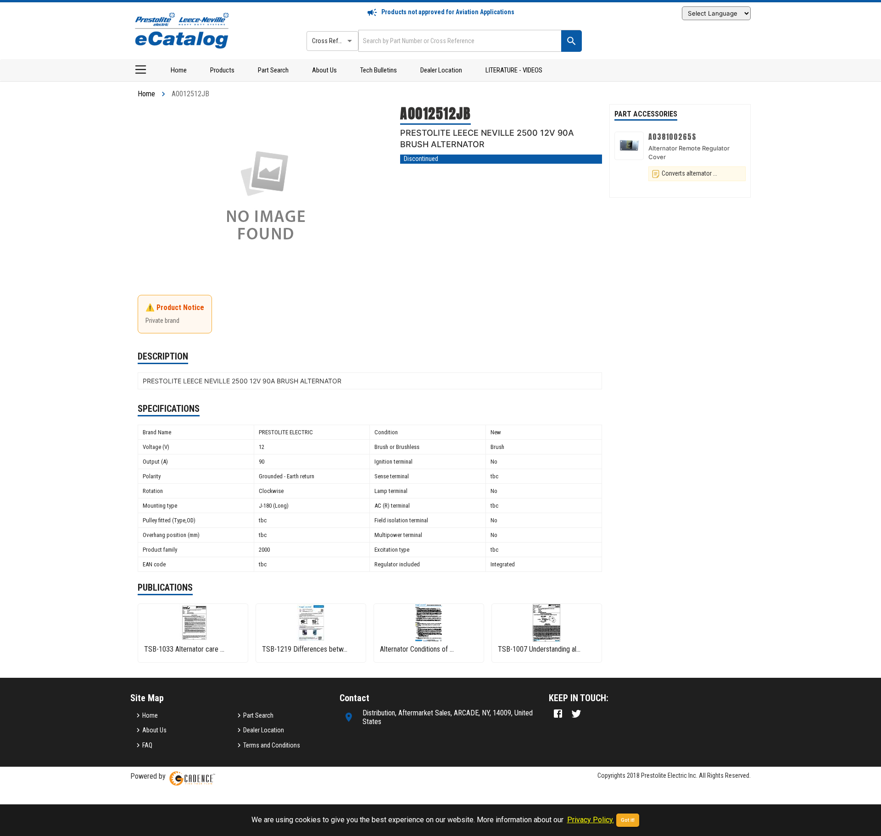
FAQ (147, 745)
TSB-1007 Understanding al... (539, 649)
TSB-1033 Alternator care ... (184, 649)
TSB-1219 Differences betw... (304, 649)
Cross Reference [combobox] (334, 40)
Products (222, 70)
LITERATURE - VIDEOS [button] (513, 70)
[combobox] (459, 41)
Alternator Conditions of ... (417, 649)
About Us (324, 70)
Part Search (273, 70)
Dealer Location (441, 70)
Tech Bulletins (378, 70)
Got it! (628, 820)
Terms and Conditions (271, 745)
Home (179, 70)
